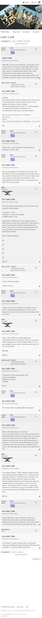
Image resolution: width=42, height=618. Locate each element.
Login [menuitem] (34, 2)
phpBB (8, 614)
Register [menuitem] (27, 2)
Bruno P (13, 83)
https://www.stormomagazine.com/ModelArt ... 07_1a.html (21, 121)
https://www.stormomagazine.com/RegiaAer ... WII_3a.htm (17, 116)
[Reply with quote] (35, 49)
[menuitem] (2, 616)
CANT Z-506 (7, 37)
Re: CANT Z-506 (8, 91)
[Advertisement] (21, 582)
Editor (3, 187)
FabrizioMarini (5, 529)
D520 (11, 48)
